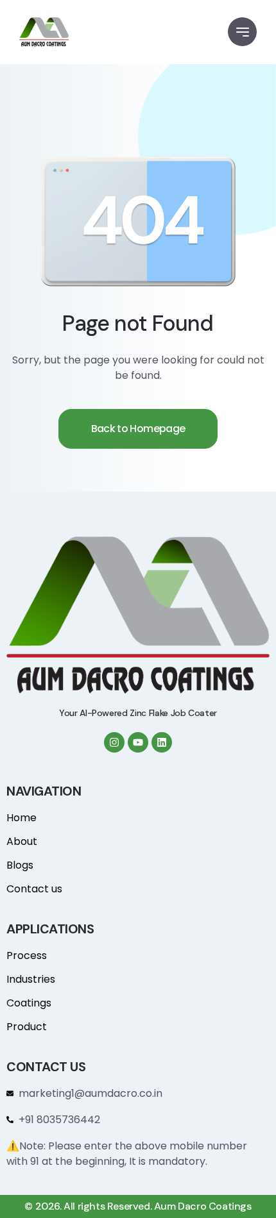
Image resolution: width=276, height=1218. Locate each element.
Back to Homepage (138, 428)
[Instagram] (114, 742)
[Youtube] (138, 742)
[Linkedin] (161, 742)
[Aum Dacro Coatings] (44, 32)
